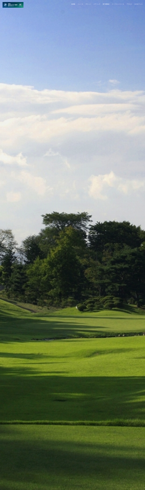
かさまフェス (138, 4)
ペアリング (96, 4)
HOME (73, 4)
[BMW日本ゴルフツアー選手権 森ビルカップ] (13, 5)
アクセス (129, 4)
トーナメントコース (118, 4)
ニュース (80, 4)
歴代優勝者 (106, 4)
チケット (88, 4)
